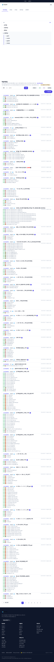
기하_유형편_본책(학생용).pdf (11, 194)
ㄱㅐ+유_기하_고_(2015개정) (23, 188)
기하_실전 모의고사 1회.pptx (11, 448)
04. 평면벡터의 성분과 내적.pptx (11, 480)
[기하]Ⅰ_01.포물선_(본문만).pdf (11, 577)
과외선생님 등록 (40, 629)
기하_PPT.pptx (8, 202)
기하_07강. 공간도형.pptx (10, 445)
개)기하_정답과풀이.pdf (10, 147)
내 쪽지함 (3, 647)
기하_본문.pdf (8, 262)
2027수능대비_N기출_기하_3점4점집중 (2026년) (28, 95)
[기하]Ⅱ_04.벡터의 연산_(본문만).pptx (12, 567)
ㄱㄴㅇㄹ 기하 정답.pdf (10, 173)
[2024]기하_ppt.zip (9, 546)
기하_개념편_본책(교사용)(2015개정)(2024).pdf (14, 243)
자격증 (20, 634)
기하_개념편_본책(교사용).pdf (11, 190)
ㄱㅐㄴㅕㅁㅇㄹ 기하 (19, 172)
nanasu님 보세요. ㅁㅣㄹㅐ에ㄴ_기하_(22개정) (25, 117)
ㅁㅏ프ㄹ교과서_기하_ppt (22, 524)
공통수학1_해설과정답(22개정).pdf (12, 287)
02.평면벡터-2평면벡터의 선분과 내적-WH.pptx (14, 530)
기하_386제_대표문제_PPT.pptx (11, 274)
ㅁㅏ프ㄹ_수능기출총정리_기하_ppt (24, 545)
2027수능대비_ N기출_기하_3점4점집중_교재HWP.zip (15, 155)
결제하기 (29, 1)
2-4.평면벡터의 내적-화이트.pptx (12, 498)
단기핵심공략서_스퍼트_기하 (22, 371)
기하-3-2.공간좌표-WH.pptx (11, 557)
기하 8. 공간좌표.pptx (10, 405)
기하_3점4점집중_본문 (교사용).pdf (12, 99)
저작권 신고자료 (22, 642)
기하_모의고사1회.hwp (10, 384)
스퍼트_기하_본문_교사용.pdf (11, 389)
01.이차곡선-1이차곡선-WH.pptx (12, 526)
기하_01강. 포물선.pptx (10, 436)
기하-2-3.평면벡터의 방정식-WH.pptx (12, 554)
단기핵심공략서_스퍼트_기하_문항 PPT (25, 393)
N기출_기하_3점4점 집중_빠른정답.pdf (12, 222)
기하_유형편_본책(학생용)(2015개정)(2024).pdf (14, 247)
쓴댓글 (16, 9)
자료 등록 (49, 91)
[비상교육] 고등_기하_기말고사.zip (12, 107)
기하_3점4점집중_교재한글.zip (11, 98)
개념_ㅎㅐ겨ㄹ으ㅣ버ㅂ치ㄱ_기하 (23, 593)
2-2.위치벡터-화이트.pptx (10, 495)
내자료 (11, 9)
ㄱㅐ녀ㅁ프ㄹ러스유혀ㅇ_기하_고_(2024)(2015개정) (28, 242)
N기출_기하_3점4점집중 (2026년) (24, 151)
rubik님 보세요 (19, 161)
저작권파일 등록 (22, 640)
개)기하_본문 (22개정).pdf (10, 148)
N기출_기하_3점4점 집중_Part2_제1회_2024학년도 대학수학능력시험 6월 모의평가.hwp (21, 213)
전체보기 (34, 87)
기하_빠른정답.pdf (9, 230)
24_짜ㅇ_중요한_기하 (21, 460)
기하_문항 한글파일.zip (10, 387)
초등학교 (6, 27)
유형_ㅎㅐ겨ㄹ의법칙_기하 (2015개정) (25, 227)
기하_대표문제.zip (9, 308)
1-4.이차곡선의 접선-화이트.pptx (11, 492)
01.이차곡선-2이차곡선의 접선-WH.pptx (13, 527)
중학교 (5, 30)
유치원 (5, 25)
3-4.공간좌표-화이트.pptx (10, 505)
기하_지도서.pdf (9, 122)
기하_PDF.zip (8, 200)
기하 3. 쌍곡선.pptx (9, 398)
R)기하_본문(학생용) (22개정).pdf (12, 142)
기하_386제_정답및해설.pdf (11, 272)
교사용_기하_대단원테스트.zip (11, 255)
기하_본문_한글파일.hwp (10, 280)
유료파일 (49, 87)
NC (44, 87)
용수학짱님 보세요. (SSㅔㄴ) (22, 135)
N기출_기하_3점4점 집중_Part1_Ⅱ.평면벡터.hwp (14, 211)
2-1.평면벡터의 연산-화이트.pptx (11, 493)
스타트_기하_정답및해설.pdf (11, 431)
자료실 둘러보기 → (6, 620)
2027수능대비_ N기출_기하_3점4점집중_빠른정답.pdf (15, 157)
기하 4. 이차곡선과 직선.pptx (11, 399)
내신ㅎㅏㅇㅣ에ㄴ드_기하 (21, 467)
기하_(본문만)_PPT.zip (10, 573)
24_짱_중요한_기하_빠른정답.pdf (11, 462)
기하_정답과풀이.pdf (9, 163)
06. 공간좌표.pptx (9, 483)
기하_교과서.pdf (9, 119)
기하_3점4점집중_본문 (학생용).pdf (12, 101)
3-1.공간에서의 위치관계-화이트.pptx (12, 501)
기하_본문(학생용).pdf (10, 340)
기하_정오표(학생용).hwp (10, 250)
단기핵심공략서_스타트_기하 (22, 412)
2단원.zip (8, 114)
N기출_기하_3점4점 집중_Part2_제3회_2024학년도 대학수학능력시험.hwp (19, 216)
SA (39, 87)
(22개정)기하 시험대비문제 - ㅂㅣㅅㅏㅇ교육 (26, 104)
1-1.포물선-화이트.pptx (10, 487)
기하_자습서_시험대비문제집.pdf (11, 120)
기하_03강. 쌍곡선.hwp (10, 376)
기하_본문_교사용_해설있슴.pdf (11, 470)
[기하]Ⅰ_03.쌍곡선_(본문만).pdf (11, 580)
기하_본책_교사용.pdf (9, 228)
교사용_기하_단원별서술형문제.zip (12, 253)
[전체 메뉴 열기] (51, 4)
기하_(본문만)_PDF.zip (10, 589)
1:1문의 (25, 1)
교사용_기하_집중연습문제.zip (11, 258)
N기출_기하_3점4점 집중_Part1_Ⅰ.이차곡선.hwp (14, 209)
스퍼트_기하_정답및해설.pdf (11, 390)
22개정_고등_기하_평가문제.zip (11, 129)
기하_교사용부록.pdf (9, 350)
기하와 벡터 (7, 95)
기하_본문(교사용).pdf (10, 339)
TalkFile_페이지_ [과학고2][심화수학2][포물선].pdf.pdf (16, 361)
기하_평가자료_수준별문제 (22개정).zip (12, 123)
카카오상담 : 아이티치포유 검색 (27, 652)
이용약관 (3, 652)
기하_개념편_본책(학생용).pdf (11, 191)
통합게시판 (39, 626)
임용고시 (3, 634)
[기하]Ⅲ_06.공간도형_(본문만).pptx (12, 570)
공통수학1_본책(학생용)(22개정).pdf (12, 286)
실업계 (7, 36)
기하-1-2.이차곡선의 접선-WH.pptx (12, 549)
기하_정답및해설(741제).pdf (11, 305)
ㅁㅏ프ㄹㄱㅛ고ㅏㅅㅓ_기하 (22, 330)
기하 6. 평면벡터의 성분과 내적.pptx (12, 402)
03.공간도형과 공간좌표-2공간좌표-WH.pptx (14, 535)
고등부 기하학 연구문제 (20, 167)
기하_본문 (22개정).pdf (10, 164)
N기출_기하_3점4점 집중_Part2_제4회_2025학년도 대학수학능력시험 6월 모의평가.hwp (21, 218)
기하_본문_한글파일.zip (10, 342)
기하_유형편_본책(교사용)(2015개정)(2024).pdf (14, 246)
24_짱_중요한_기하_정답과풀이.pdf (12, 464)
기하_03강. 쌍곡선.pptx (10, 439)
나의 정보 (3, 640)
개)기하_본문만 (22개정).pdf (11, 182)
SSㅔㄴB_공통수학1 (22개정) (23, 284)
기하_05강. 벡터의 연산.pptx (11, 442)
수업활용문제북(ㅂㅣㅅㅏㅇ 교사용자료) (25, 110)
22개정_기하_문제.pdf (10, 136)
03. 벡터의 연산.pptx (9, 479)
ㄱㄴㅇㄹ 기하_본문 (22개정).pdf (11, 175)
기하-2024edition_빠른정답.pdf (12, 558)
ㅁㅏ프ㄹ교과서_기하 (21, 539)
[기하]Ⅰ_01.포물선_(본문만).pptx (11, 562)
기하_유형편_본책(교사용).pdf (11, 193)
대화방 (38, 632)
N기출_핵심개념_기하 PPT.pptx (11, 224)
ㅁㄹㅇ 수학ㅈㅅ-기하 (19, 311)
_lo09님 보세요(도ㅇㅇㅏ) (21, 127)
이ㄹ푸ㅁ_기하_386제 (21, 268)
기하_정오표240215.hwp (10, 587)
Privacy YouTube (16, 652)
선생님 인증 (4, 642)
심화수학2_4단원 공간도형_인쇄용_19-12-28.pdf (14, 365)
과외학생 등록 (39, 631)
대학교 (20, 632)
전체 (50, 22)
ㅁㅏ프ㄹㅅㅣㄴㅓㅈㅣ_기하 (22, 510)
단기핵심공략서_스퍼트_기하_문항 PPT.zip (13, 409)
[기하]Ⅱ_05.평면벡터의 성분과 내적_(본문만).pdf (14, 583)
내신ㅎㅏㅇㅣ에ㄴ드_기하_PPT (23, 474)
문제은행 (11, 95)
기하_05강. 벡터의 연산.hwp (11, 379)
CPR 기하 (18, 337)
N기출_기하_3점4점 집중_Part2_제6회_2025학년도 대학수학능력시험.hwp (19, 221)
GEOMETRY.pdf (9, 169)
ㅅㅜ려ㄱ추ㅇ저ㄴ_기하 (21, 454)
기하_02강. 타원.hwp (9, 374)
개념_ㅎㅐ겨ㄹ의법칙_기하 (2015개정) (25, 234)
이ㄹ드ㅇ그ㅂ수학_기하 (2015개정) (24, 261)
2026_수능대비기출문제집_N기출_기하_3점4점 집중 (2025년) (30, 208)
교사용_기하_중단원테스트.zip (11, 256)
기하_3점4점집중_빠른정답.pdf (11, 96)
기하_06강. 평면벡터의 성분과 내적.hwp (13, 380)
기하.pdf (7, 312)
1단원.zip (7, 113)
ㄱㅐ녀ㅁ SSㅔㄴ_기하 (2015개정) (24, 290)
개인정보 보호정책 (9, 652)
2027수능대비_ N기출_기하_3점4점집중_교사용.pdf (15, 154)
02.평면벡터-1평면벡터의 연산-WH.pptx (13, 529)
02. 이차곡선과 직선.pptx (10, 477)
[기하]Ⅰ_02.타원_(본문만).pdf (11, 579)
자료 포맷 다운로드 (40, 83)
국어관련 (8, 43)
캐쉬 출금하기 (21, 647)
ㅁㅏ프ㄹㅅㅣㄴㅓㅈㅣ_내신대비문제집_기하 (26, 315)
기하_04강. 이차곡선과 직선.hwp (11, 377)
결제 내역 (3, 643)
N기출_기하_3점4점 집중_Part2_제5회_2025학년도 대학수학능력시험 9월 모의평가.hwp (21, 219)
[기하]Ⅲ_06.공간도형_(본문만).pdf (12, 585)
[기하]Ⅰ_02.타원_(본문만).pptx (11, 564)
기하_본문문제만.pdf (9, 353)
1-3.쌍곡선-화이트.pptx (10, 490)
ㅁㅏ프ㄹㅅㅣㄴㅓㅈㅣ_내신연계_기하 (24, 518)
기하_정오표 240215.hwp (10, 203)
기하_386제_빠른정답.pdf (10, 271)
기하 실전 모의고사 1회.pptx (10, 406)
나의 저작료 (21, 643)
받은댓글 (21, 9)
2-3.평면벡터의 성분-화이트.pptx (12, 496)
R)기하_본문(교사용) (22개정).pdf (12, 145)
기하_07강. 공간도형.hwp (10, 381)
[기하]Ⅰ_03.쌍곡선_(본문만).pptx (11, 565)
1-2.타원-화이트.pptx (10, 489)
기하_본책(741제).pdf (10, 302)
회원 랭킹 (3, 645)
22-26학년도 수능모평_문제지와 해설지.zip (13, 152)
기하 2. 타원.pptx (9, 396)
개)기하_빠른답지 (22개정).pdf (11, 179)
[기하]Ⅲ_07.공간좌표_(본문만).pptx (12, 571)
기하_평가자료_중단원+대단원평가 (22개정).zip (14, 124)
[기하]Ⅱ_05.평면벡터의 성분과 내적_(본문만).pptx (14, 568)
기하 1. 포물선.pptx (9, 395)
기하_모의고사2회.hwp (10, 386)
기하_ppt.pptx (8, 320)
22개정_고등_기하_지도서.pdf (11, 132)
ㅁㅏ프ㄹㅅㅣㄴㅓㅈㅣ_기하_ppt (23, 486)
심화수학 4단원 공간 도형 (20, 364)
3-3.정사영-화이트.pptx (10, 504)
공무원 (3, 632)
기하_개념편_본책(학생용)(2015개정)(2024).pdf (14, 244)
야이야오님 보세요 (20, 178)
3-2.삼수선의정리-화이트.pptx (11, 502)
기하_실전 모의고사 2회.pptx (11, 449)
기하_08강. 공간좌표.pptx (10, 446)
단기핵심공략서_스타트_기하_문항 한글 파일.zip (14, 429)
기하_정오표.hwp (9, 294)
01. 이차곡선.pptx (9, 476)
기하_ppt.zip (8, 507)
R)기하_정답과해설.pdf (10, 144)
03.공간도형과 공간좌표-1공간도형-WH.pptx (13, 533)
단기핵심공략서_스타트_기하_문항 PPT (25, 434)
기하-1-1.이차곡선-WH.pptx (11, 548)
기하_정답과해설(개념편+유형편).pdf (12, 196)
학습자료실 (5, 9)
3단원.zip (8, 111)
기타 (10, 117)
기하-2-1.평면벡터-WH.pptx (11, 551)
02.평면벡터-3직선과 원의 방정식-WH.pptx (13, 532)
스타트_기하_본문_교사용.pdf (11, 430)
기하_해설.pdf (8, 205)
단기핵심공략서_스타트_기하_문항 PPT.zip (13, 451)
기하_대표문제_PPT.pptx (10, 297)
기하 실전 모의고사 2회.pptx (11, 408)
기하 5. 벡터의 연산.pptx (10, 401)
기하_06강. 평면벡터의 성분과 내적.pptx (13, 443)
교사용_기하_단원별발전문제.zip (11, 252)
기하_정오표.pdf (9, 514)
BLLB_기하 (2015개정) (21, 199)
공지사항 (38, 627)
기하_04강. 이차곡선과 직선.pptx (11, 440)
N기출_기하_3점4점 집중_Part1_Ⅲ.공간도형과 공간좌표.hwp (16, 212)
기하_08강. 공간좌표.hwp (10, 383)
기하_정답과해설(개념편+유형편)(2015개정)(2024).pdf (15, 249)
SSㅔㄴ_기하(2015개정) (21, 300)
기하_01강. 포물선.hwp (10, 373)
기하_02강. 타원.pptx (10, 437)
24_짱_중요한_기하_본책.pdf (11, 461)
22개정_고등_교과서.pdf (10, 130)
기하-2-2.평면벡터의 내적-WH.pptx (12, 552)
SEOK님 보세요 (19, 141)
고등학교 (6, 33)
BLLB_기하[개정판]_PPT (22, 561)
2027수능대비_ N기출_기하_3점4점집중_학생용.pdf (15, 158)
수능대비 (8, 38)
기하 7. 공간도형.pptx (10, 404)
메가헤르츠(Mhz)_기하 (21, 348)
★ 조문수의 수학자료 (45, 84)
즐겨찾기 (27, 9)
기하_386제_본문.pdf (10, 269)
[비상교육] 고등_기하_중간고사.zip (12, 105)
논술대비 (8, 40)
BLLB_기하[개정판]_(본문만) (23, 576)
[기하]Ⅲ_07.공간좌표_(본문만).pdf (12, 586)
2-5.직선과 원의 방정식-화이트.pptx (12, 499)
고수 (4, 95)
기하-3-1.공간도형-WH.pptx (11, 555)
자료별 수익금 (21, 645)
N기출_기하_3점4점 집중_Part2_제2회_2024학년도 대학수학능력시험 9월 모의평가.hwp (21, 215)
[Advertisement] (27, 16)
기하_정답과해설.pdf (9, 231)
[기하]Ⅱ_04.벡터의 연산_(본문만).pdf (12, 582)
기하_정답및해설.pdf (9, 343)
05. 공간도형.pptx (9, 482)
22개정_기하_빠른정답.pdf (10, 138)
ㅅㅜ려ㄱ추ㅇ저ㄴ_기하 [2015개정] (24, 277)
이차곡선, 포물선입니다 (21, 359)
